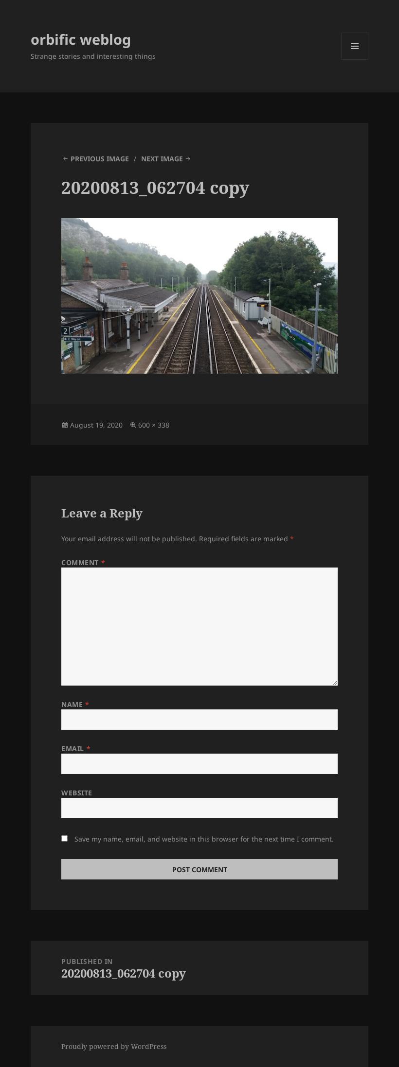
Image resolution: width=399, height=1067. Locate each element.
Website (76, 792)
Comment (83, 562)
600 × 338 (153, 425)
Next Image (162, 158)
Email (76, 748)
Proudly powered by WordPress (113, 1046)
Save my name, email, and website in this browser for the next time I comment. (204, 838)
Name (75, 704)
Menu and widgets (355, 59)
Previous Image (100, 158)
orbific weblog (81, 39)
